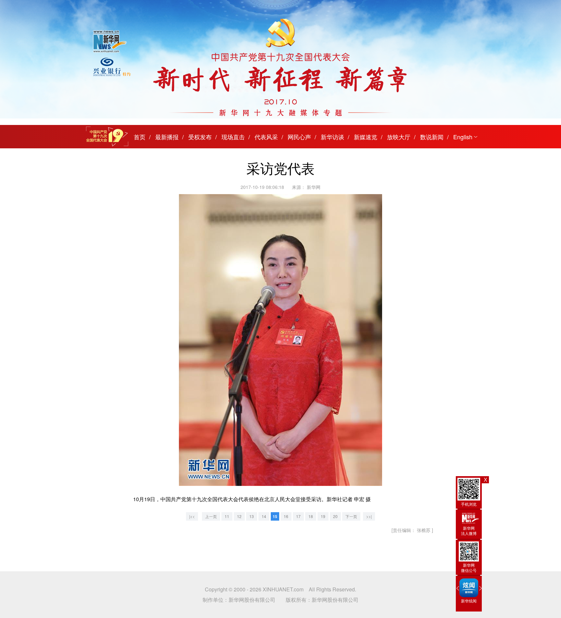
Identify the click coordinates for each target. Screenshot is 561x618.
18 (310, 516)
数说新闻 (431, 136)
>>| (369, 516)
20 (335, 516)
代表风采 (266, 136)
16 (286, 516)
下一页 (351, 516)
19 (323, 516)
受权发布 (200, 136)
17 (298, 516)
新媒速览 (365, 136)
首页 (139, 136)
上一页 (211, 516)
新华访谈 (332, 136)
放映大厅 (398, 136)
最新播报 (167, 136)
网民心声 (299, 136)
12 (239, 516)
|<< (192, 516)
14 (264, 516)
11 (227, 516)
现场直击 (233, 136)
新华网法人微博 (469, 530)
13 (251, 516)
